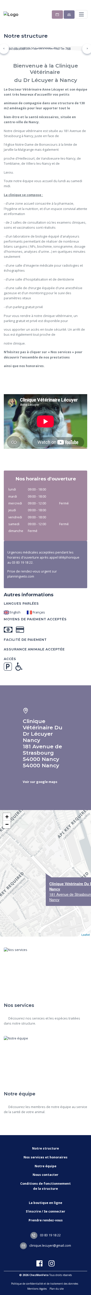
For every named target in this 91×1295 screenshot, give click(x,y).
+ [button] (7, 817)
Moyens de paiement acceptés (35, 619)
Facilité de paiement (25, 640)
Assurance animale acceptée (34, 649)
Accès (10, 659)
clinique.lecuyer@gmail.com (50, 1245)
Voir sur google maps (40, 782)
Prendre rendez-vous (46, 1220)
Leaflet (85, 934)
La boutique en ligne (45, 1203)
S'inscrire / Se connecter (45, 1211)
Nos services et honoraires (45, 1157)
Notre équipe (45, 1166)
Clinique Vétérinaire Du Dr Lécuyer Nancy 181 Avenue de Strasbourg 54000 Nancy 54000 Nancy (42, 743)
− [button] (7, 824)
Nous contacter (45, 1175)
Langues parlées (21, 603)
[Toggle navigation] (81, 14)
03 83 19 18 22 (50, 1235)
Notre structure (45, 1148)
